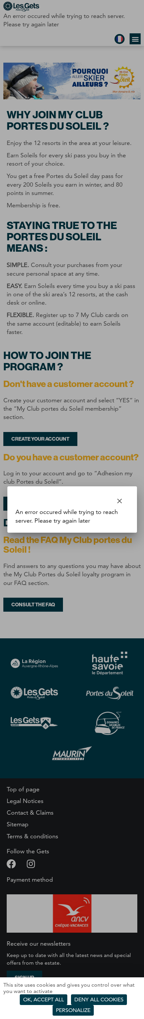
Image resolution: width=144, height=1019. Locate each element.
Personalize (73, 1010)
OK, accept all (43, 999)
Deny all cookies (99, 999)
